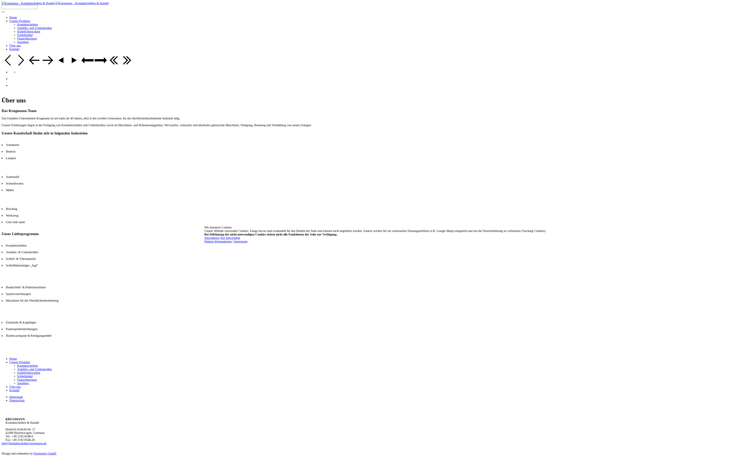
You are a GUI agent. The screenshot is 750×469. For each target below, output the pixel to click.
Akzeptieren (211, 238)
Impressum (240, 241)
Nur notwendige (230, 238)
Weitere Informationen (218, 241)
